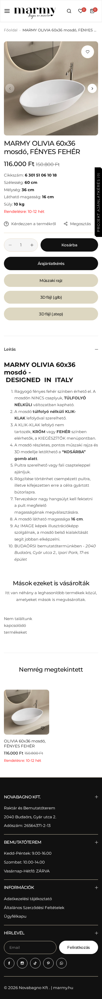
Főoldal (11, 30)
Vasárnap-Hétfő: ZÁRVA (27, 871)
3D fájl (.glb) (51, 297)
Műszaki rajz (51, 280)
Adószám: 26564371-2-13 (27, 825)
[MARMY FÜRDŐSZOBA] (34, 11)
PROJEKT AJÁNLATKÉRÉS (98, 202)
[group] (51, 88)
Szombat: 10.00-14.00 (24, 862)
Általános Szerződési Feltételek (34, 907)
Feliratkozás (78, 947)
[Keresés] (69, 11)
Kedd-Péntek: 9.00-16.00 (28, 853)
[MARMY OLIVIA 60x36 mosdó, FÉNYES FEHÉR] (26, 712)
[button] (9, 88)
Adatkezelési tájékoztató (28, 898)
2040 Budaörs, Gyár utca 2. (30, 816)
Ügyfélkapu (15, 916)
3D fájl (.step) (51, 313)
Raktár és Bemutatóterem (29, 807)
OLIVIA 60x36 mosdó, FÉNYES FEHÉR (25, 743)
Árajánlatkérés (51, 263)
